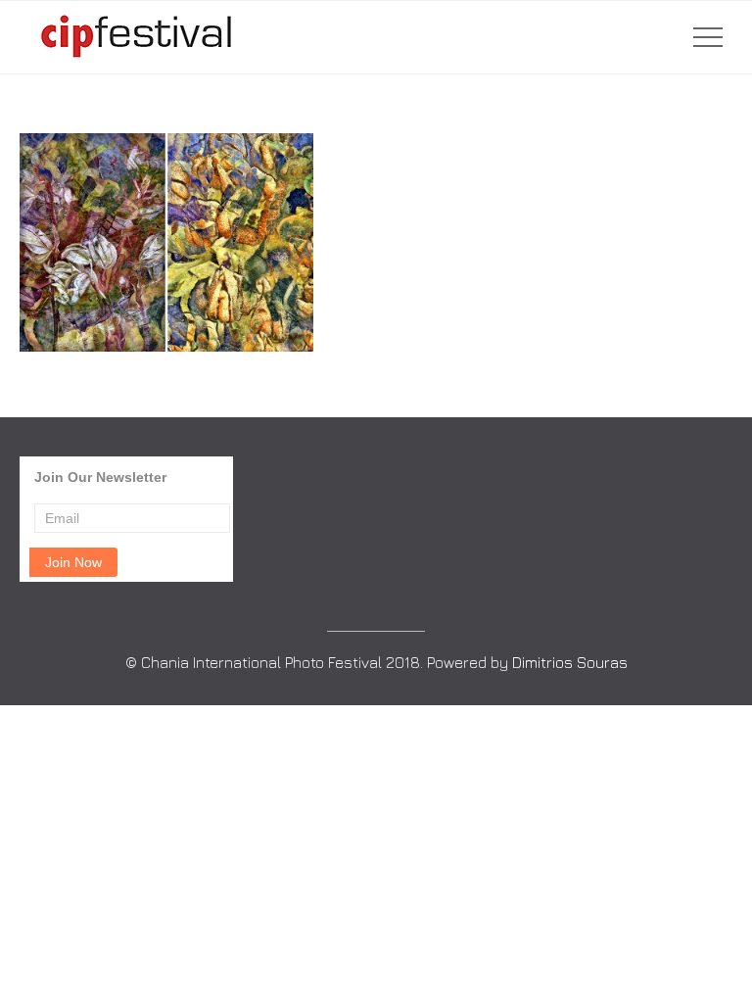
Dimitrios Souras (570, 662)
